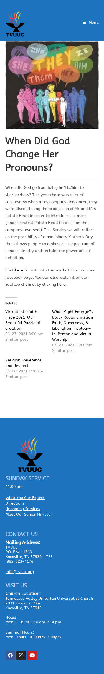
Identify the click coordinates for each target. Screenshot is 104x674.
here (19, 270)
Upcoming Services (23, 509)
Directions (15, 503)
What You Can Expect (25, 497)
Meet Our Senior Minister (29, 514)
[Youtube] (32, 655)
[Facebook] (10, 655)
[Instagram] (21, 655)
